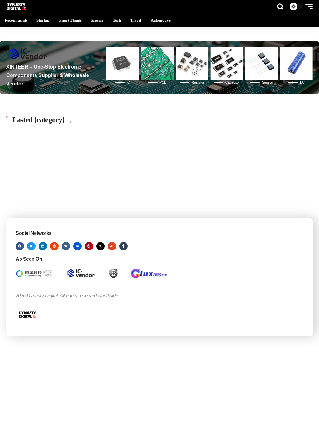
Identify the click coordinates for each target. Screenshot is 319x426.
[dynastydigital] (16, 6)
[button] (280, 6)
